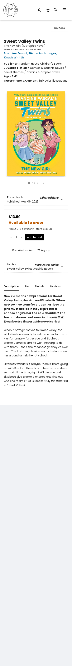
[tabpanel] (36, 345)
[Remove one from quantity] (11, 237)
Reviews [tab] (55, 286)
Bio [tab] (27, 286)
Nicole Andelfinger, (43, 53)
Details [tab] (39, 286)
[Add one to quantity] (21, 237)
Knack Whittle (14, 57)
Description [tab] (11, 286)
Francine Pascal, (16, 53)
